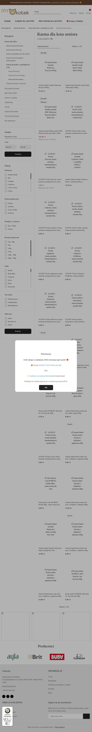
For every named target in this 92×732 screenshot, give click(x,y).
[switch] (7, 723)
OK (46, 387)
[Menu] (11, 708)
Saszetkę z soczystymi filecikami (41, 376)
